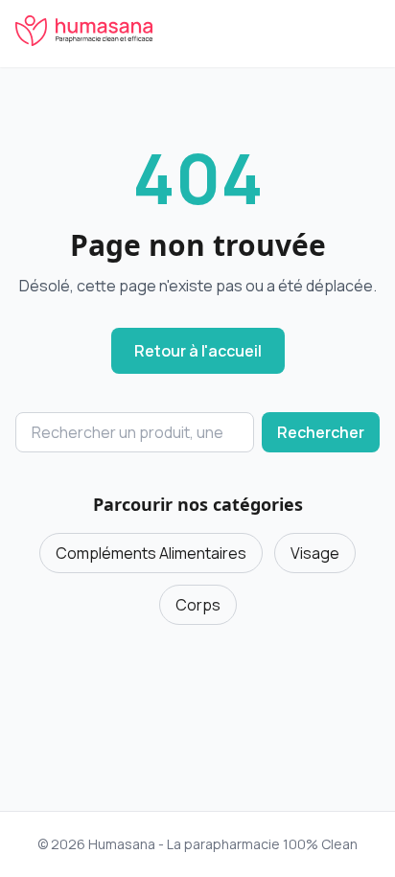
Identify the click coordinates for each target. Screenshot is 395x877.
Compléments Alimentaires (151, 553)
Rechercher (320, 432)
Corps (198, 604)
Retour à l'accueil (198, 350)
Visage (314, 553)
